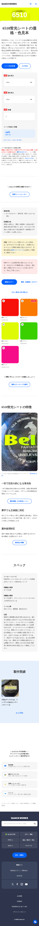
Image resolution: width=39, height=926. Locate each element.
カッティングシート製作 (8, 803)
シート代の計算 (9, 66)
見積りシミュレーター (19, 194)
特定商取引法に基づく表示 (19, 906)
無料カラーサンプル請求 (19, 384)
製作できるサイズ (21, 152)
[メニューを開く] (36, 3)
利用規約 (19, 901)
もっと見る (19, 713)
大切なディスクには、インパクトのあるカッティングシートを (10, 702)
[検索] (34, 823)
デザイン (10, 840)
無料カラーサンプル (17, 250)
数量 (7, 110)
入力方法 (25, 66)
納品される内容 (29, 158)
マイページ (28, 845)
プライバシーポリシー (19, 912)
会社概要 (19, 896)
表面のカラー (9, 282)
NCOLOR (19, 876)
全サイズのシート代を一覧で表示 (13, 140)
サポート (10, 845)
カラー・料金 (19, 803)
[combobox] (19, 116)
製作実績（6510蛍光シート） (19, 501)
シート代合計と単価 (10, 127)
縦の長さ (9, 75)
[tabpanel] (19, 445)
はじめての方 (11, 834)
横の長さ (9, 93)
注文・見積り (19, 855)
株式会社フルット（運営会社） (19, 870)
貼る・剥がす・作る (28, 840)
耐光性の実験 (19, 542)
